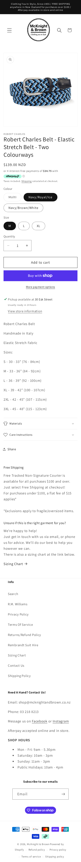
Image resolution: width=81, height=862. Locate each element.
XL (38, 226)
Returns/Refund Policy (24, 635)
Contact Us (16, 665)
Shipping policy (54, 856)
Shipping (26, 181)
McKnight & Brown (38, 844)
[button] (9, 30)
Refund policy (37, 849)
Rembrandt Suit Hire (23, 645)
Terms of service (31, 856)
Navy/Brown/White (23, 208)
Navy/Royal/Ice (40, 197)
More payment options (40, 287)
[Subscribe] (63, 794)
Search (13, 594)
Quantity (9, 236)
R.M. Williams (17, 604)
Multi (14, 198)
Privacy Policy (18, 614)
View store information (25, 311)
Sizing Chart (13, 564)
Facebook (39, 721)
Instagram (61, 721)
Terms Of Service (20, 624)
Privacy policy (58, 849)
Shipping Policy (19, 676)
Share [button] (11, 449)
